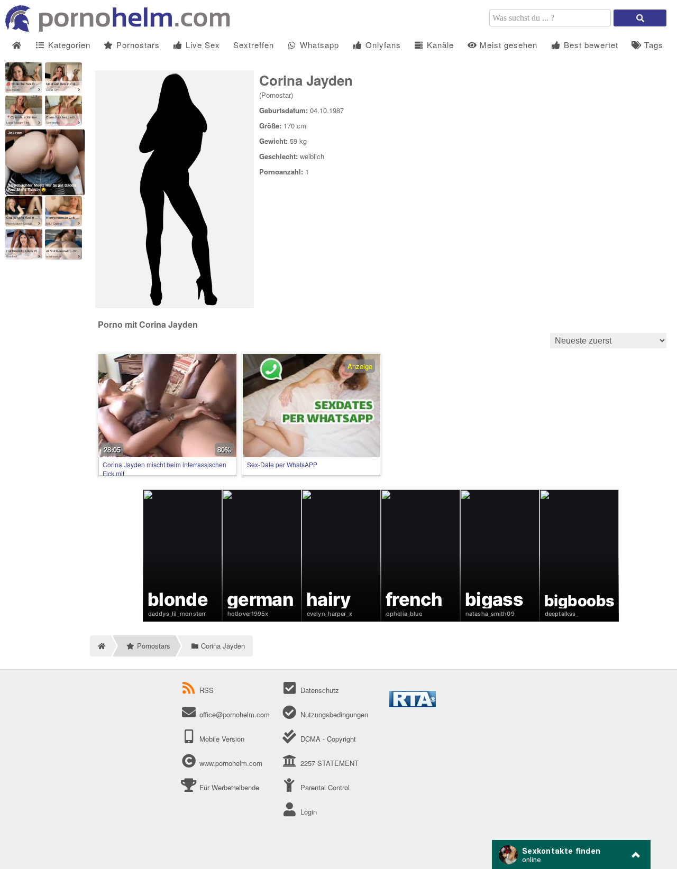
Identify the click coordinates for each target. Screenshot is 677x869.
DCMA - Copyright (326, 739)
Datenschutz (318, 690)
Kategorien (67, 44)
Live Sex (201, 44)
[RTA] (412, 704)
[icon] (16, 45)
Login (307, 812)
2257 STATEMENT (328, 763)
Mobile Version (220, 739)
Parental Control (323, 787)
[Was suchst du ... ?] (640, 18)
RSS (206, 690)
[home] (100, 646)
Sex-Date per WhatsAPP (282, 464)
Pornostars (137, 44)
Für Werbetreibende (228, 787)
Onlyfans (382, 44)
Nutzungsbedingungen (333, 714)
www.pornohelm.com (230, 763)
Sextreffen (253, 44)
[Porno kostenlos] (121, 29)
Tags (652, 44)
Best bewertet (589, 44)
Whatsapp (318, 44)
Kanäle (439, 44)
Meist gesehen (507, 44)
